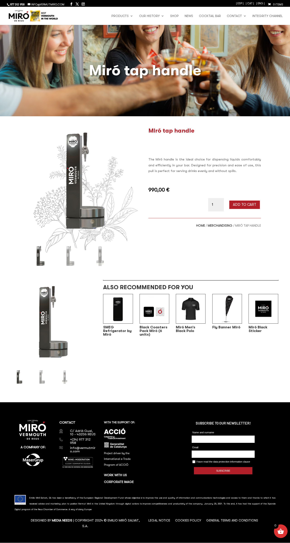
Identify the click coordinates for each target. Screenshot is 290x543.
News (189, 16)
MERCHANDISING (220, 225)
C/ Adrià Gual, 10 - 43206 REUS (83, 432)
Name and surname (203, 432)
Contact (234, 16)
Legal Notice (159, 520)
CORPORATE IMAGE (119, 482)
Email (195, 447)
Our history (149, 16)
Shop (174, 16)
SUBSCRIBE (223, 470)
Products (120, 16)
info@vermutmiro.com (82, 449)
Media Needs (62, 520)
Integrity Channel (267, 16)
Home (200, 225)
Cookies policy (188, 520)
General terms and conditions (232, 520)
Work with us (115, 475)
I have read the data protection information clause (222, 461)
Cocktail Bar (210, 16)
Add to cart (244, 205)
